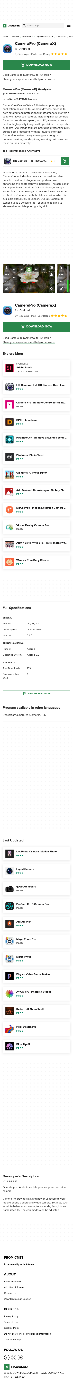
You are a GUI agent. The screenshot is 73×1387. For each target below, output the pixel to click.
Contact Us (10, 1293)
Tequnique (11, 1181)
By (22, 54)
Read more (32, 99)
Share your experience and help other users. (29, 79)
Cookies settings (13, 1339)
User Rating (44, 54)
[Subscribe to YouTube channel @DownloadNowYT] (20, 1357)
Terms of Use (11, 1322)
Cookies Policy (11, 1328)
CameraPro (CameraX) (35, 46)
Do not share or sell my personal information (27, 1333)
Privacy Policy (11, 1316)
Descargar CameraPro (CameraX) (22, 715)
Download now (39, 65)
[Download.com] (11, 25)
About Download (13, 1281)
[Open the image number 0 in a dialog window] (29, 278)
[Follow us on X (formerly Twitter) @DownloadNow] (13, 1357)
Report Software (39, 693)
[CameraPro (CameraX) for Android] (7, 48)
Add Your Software (14, 1287)
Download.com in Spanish (17, 1299)
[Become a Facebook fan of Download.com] (7, 1357)
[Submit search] (24, 25)
